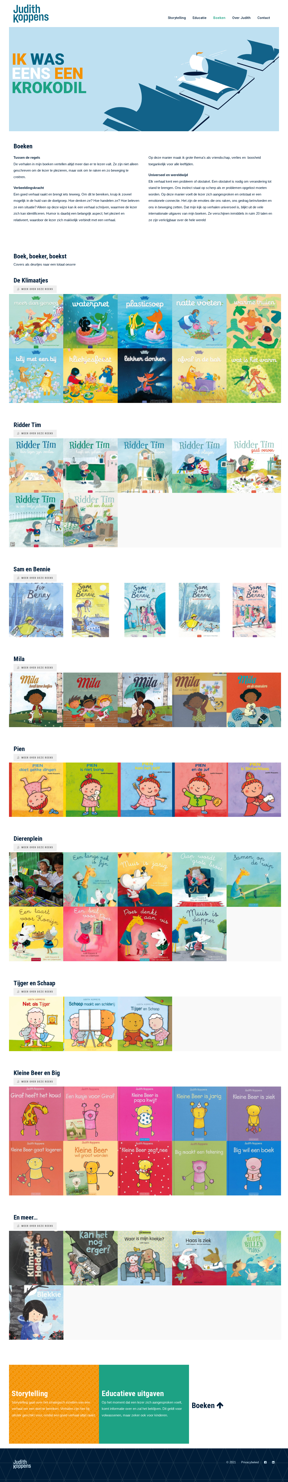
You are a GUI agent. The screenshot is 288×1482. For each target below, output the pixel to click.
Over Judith (241, 18)
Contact (263, 18)
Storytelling (177, 18)
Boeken (219, 18)
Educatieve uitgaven (133, 1393)
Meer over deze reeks (37, 289)
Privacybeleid (250, 1462)
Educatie (200, 18)
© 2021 (231, 1462)
